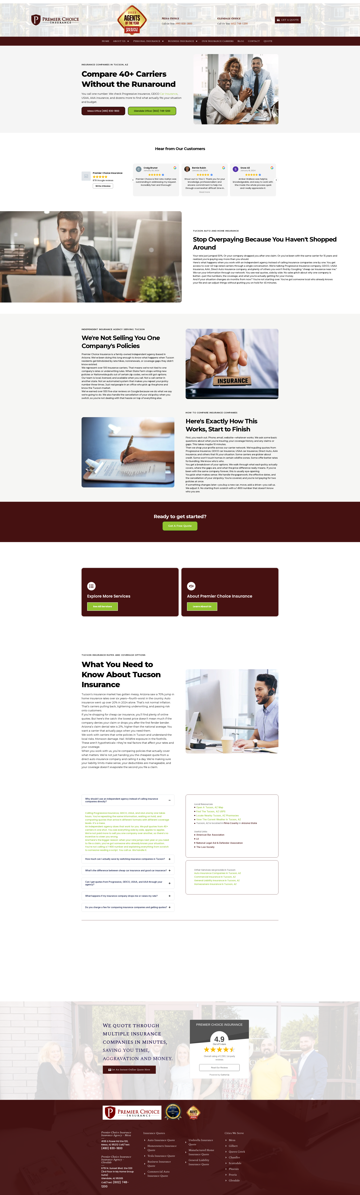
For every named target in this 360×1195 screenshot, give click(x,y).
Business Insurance (181, 41)
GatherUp (225, 1075)
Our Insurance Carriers (218, 41)
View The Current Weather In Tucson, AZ (218, 819)
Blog (241, 41)
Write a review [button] (103, 186)
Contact (254, 41)
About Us (119, 41)
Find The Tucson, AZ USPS (210, 811)
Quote (268, 41)
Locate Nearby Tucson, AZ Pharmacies (217, 815)
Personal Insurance (146, 41)
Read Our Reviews (219, 1067)
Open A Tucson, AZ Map (209, 807)
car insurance (168, 93)
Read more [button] (156, 192)
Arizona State (249, 823)
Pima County (231, 823)
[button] (276, 180)
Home (105, 41)
